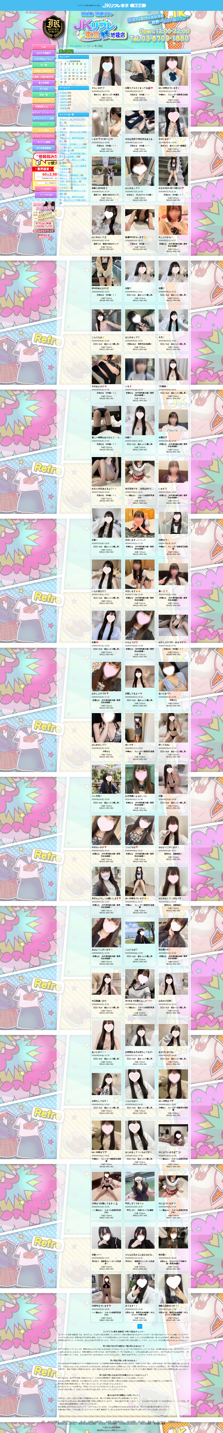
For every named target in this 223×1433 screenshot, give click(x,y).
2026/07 (63, 96)
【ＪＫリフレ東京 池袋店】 (70, 46)
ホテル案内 (44, 130)
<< (68, 61)
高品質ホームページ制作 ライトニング (111, 1430)
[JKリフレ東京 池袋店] (111, 27)
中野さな (63, 172)
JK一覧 (43, 65)
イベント (44, 124)
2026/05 (63, 102)
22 (85, 76)
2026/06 (63, 99)
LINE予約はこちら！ (44, 59)
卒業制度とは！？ (43, 106)
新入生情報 (44, 83)
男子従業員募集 (44, 148)
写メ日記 (44, 89)
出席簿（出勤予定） (43, 71)
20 (77, 76)
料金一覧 (44, 95)
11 (69, 73)
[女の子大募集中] (43, 232)
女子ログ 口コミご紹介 (43, 118)
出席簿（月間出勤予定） (43, 77)
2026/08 (63, 93)
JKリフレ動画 (43, 142)
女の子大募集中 (44, 53)
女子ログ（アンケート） (43, 112)
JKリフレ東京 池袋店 (46, 195)
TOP (44, 47)
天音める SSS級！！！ (70, 144)
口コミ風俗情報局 (46, 189)
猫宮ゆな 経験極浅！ (69, 175)
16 (61, 76)
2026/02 (63, 108)
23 (61, 79)
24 (65, 79)
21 (81, 76)
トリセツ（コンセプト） (43, 136)
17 (65, 76)
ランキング (44, 101)
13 (77, 73)
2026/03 (63, 105)
